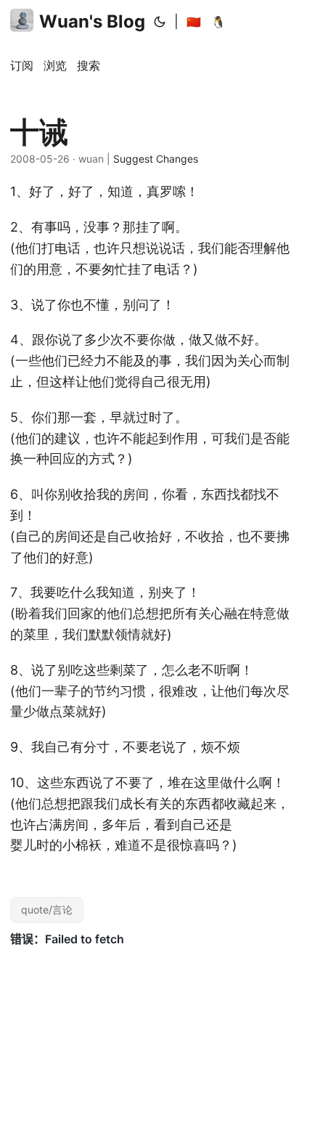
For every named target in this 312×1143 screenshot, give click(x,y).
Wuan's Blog (92, 21)
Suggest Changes (155, 158)
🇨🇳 (193, 22)
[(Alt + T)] (159, 22)
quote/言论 (47, 909)
